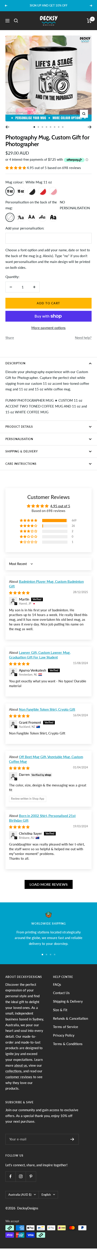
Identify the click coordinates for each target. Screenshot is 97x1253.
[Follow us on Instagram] (21, 1176)
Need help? (83, 338)
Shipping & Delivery (21, 451)
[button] (16, 168)
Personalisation (19, 439)
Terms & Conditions (68, 1044)
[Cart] (89, 20)
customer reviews (18, 1077)
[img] (19, 593)
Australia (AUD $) (20, 1194)
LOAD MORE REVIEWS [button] (49, 884)
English (46, 1194)
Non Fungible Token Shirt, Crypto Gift (47, 709)
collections (13, 1071)
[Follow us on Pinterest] (31, 1176)
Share (9, 338)
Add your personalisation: (24, 228)
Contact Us (61, 993)
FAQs (57, 984)
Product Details (19, 426)
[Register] (72, 1139)
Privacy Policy (63, 1035)
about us (20, 1065)
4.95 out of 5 (60, 506)
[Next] (90, 127)
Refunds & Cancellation (70, 1018)
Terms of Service (65, 1027)
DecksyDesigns (27, 1208)
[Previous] (7, 127)
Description (15, 363)
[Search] (16, 21)
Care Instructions (21, 463)
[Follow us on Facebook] (10, 1176)
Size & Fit (60, 1010)
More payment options (48, 328)
